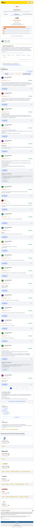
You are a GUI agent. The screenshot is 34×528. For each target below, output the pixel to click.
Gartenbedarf (8, 429)
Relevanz (30, 71)
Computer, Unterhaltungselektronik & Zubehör (12, 496)
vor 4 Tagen (8, 96)
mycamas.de (5, 410)
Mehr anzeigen (5, 414)
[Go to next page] (25, 388)
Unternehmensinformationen (27, 14)
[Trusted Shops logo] (4, 2)
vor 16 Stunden (9, 323)
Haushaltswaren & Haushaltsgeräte (15, 471)
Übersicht (6, 14)
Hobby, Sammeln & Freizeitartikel (25, 471)
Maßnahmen (6, 394)
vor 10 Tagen (9, 378)
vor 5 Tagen (8, 80)
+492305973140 (5, 408)
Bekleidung (7, 484)
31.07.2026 (8, 270)
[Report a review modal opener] (31, 89)
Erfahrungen (16, 14)
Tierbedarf (26, 484)
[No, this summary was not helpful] (32, 59)
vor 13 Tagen (9, 244)
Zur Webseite (16, 417)
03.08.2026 (8, 203)
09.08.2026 (8, 143)
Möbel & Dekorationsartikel (14, 429)
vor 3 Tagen (8, 230)
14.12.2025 (8, 348)
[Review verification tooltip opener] (20, 9)
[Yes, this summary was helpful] (30, 59)
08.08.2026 (8, 283)
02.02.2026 (3, 174)
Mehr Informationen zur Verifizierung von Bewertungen (17, 401)
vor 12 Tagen (9, 189)
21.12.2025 (8, 158)
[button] (28, 2)
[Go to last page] (27, 388)
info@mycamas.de (6, 411)
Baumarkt (3, 429)
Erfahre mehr (23, 434)
